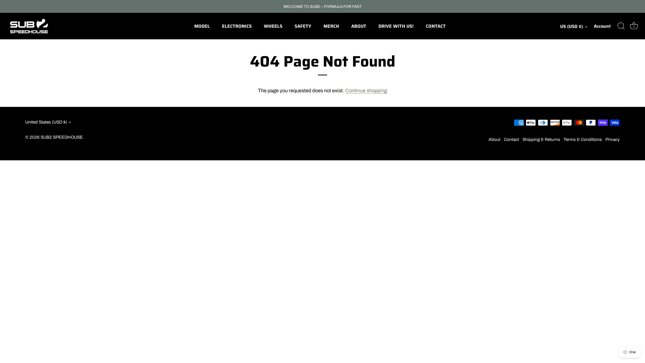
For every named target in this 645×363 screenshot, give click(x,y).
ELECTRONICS (237, 26)
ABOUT (358, 26)
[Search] (621, 26)
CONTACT (436, 26)
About (494, 139)
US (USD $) (571, 26)
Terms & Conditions (583, 139)
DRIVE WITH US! (396, 26)
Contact (511, 139)
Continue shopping (366, 90)
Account (602, 26)
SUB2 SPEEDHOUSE (62, 137)
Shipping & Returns (541, 139)
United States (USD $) (46, 122)
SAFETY (303, 26)
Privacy (612, 139)
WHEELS (273, 26)
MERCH (331, 26)
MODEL (202, 26)
